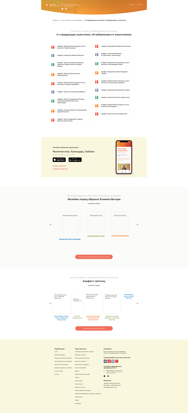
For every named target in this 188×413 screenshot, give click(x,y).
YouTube (109, 361)
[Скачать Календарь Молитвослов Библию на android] (67, 9)
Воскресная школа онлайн (82, 374)
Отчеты (56, 374)
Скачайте (107, 366)
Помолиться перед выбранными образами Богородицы (94, 257)
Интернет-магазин (80, 355)
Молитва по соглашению (82, 364)
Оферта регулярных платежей (62, 367)
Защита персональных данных (63, 358)
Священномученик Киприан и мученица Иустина (112, 318)
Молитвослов (79, 397)
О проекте (139, 4)
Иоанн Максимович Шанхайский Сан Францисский (93, 318)
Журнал (77, 371)
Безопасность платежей (61, 364)
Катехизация (78, 380)
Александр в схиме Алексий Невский (128, 296)
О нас (56, 351)
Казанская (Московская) (69, 239)
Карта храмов (79, 384)
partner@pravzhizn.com (110, 387)
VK (105, 361)
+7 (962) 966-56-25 (115, 385)
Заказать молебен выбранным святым (94, 328)
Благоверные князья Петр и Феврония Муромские (61, 318)
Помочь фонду (58, 371)
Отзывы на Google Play (60, 169)
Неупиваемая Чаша (96, 236)
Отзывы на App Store (59, 166)
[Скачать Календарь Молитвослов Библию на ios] (63, 9)
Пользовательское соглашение (63, 361)
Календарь (78, 403)
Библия (77, 400)
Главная (55, 20)
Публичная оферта (59, 355)
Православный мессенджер (83, 390)
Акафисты (132, 4)
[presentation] (51, 224)
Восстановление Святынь (82, 358)
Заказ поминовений (80, 367)
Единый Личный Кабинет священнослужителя (88, 393)
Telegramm (113, 361)
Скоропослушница (120, 236)
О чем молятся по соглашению (71, 20)
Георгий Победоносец (77, 317)
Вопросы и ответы (80, 387)
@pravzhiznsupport (114, 383)
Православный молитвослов (70, 4)
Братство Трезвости (81, 361)
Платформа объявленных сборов (84, 351)
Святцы (77, 377)
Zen (116, 361)
